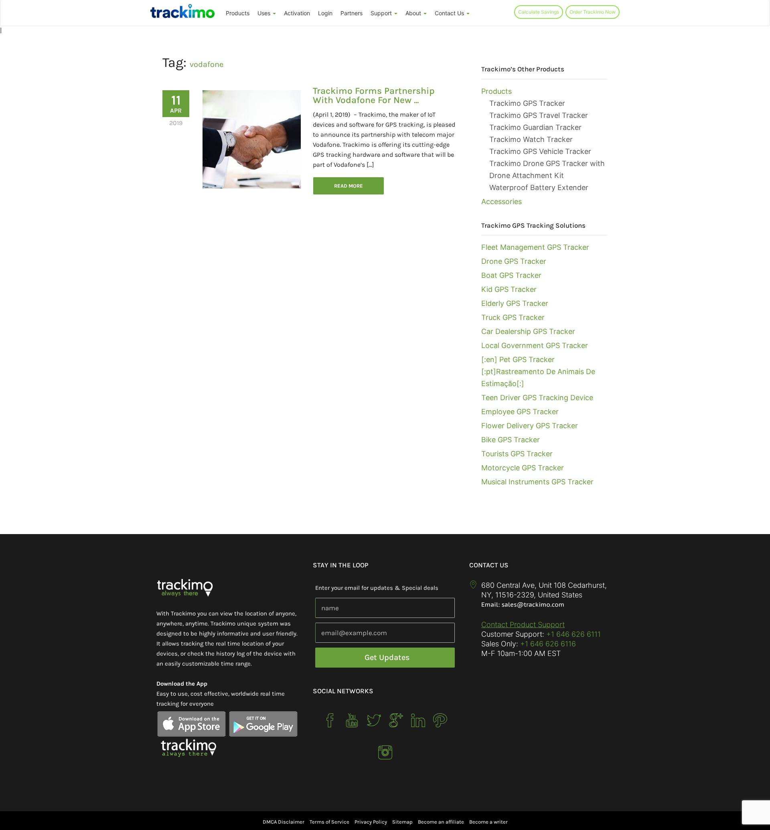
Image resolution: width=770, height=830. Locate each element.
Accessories (501, 201)
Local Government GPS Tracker (534, 345)
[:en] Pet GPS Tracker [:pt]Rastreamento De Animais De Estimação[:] (538, 371)
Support (382, 13)
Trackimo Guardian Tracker (535, 127)
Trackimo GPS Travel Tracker (538, 115)
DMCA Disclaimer (283, 822)
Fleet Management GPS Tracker (535, 247)
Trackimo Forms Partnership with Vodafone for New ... (374, 95)
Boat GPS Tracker (511, 275)
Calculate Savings (538, 12)
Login (325, 13)
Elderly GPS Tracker (514, 303)
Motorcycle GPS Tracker (522, 468)
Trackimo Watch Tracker (531, 139)
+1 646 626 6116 (547, 644)
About (414, 13)
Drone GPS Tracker (513, 261)
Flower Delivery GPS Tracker (529, 425)
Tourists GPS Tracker (517, 453)
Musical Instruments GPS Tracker (537, 482)
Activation (297, 13)
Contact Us (450, 13)
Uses (264, 13)
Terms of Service (329, 822)
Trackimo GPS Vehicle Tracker (540, 151)
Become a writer (488, 822)
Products (237, 13)
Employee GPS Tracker (520, 411)
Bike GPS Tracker (510, 439)
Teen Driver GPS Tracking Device (537, 397)
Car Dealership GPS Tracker (528, 331)
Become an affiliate (441, 822)
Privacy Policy (371, 822)
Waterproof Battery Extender (538, 187)
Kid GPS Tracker (509, 289)
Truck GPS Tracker (513, 317)
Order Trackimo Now (592, 12)
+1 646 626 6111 (573, 634)
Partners (351, 13)
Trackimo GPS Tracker (527, 103)
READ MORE (348, 186)
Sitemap (402, 822)
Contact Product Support (523, 624)
